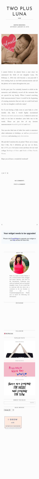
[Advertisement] (19, 454)
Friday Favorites (19, 341)
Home (19, 18)
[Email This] (2, 173)
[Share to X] (4, 173)
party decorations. (23, 136)
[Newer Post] (1, 224)
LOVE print (8, 147)
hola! (28, 124)
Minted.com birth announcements (12, 115)
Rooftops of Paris (13, 150)
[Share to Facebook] (6, 173)
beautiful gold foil (18, 124)
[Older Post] (37, 224)
